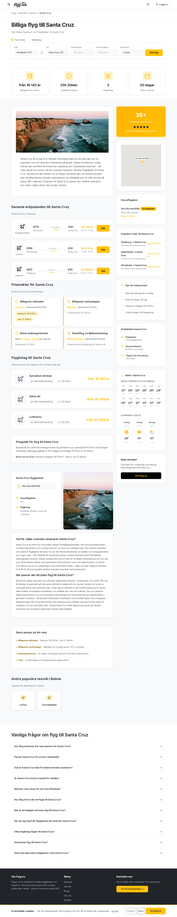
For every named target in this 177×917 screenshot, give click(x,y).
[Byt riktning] (42, 52)
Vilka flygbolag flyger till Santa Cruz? (34, 831)
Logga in (163, 4)
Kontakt (67, 900)
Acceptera (155, 911)
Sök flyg (154, 52)
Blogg (66, 891)
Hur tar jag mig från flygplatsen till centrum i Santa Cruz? (45, 821)
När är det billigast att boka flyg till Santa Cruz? (40, 810)
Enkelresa (37, 40)
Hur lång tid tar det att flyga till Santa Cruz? (37, 799)
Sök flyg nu (141, 475)
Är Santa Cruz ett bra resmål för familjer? (36, 778)
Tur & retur (20, 40)
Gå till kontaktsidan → (132, 889)
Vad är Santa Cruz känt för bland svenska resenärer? (43, 767)
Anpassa (131, 911)
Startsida (68, 882)
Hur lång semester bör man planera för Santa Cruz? (42, 746)
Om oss (67, 895)
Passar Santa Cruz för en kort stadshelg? (36, 757)
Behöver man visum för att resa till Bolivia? (37, 789)
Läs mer (115, 911)
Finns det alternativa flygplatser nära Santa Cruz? (41, 853)
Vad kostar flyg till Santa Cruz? (31, 842)
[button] (142, 162)
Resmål (67, 886)
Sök (103, 228)
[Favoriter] (148, 4)
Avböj (140, 911)
